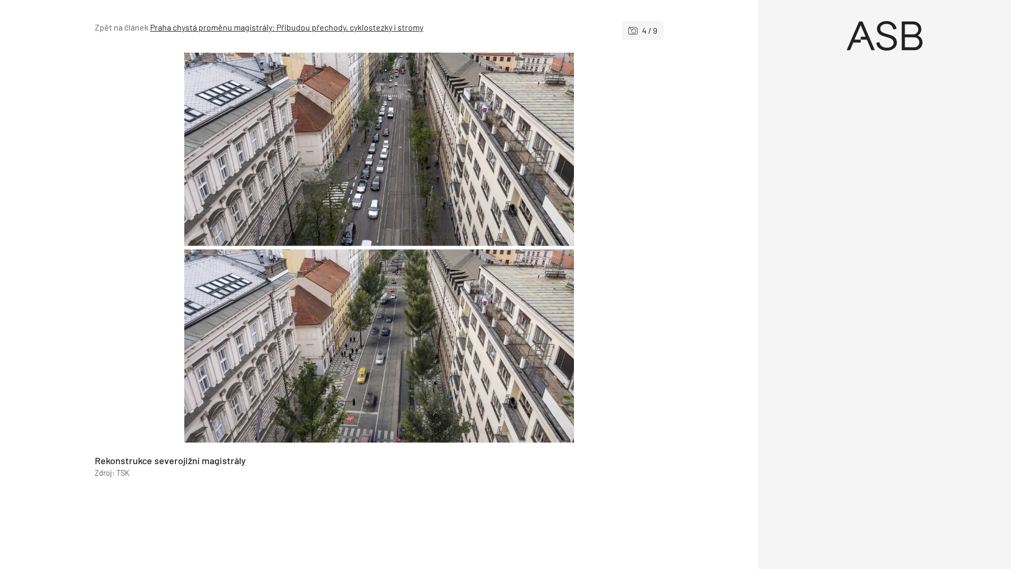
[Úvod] (884, 36)
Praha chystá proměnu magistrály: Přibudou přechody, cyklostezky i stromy (286, 27)
